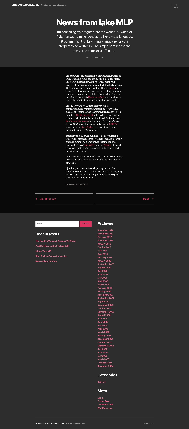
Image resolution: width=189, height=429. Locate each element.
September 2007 (105, 298)
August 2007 (103, 301)
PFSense (108, 145)
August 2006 (104, 315)
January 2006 (104, 335)
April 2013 (102, 254)
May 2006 (102, 325)
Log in (100, 398)
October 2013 (104, 247)
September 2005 (105, 345)
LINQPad (113, 124)
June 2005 (102, 352)
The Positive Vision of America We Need (55, 241)
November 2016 (105, 240)
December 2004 (105, 366)
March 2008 (103, 284)
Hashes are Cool (96, 97)
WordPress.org (104, 408)
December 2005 (105, 339)
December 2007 (105, 295)
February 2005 (104, 363)
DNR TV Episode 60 (84, 115)
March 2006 (103, 332)
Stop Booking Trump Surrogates (51, 256)
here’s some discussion (77, 121)
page (112, 88)
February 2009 (104, 257)
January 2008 (104, 291)
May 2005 (102, 356)
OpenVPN (89, 145)
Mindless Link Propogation (78, 184)
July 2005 (102, 349)
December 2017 (105, 234)
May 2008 (102, 278)
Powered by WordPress (75, 423)
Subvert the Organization (25, 5)
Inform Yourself (43, 251)
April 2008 (102, 281)
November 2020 (105, 230)
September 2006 (105, 312)
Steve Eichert (88, 127)
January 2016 (104, 244)
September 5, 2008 (96, 58)
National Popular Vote (46, 261)
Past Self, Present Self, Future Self (52, 246)
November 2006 (105, 305)
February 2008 (104, 288)
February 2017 (104, 237)
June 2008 (102, 274)
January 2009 (104, 261)
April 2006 (102, 329)
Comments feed (105, 404)
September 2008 (105, 264)
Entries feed (103, 401)
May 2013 (102, 250)
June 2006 (102, 322)
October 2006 (104, 308)
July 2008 (102, 271)
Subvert (101, 382)
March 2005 (103, 359)
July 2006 (102, 318)
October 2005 (104, 342)
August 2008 (104, 267)
